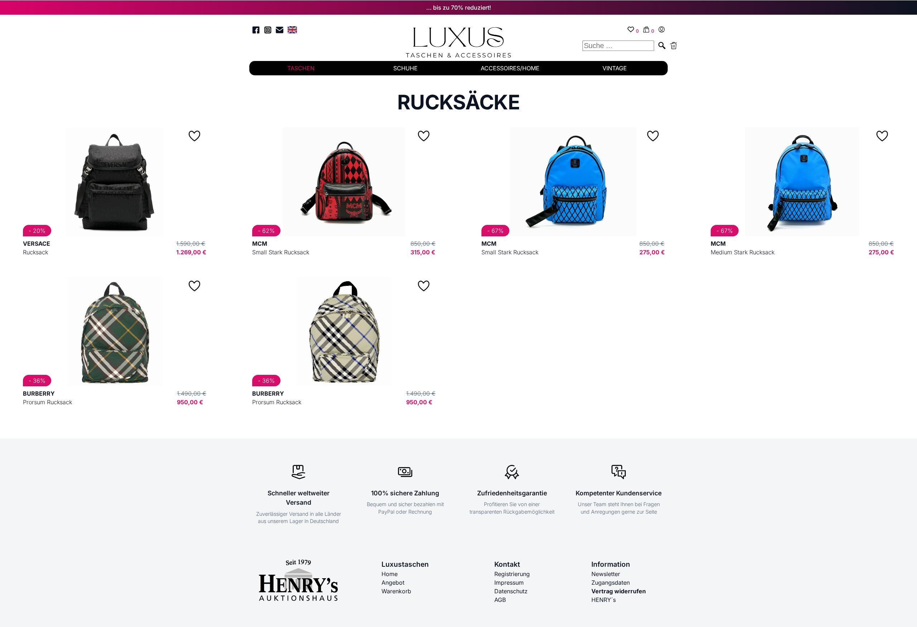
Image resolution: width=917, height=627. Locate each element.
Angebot (392, 582)
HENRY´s (603, 599)
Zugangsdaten (610, 582)
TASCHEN (301, 68)
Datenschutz (511, 591)
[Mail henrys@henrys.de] (279, 31)
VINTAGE (614, 68)
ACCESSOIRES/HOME (510, 68)
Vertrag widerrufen (618, 591)
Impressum (509, 582)
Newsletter (605, 574)
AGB (500, 599)
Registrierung (512, 574)
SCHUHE (405, 68)
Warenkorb (396, 591)
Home (389, 574)
